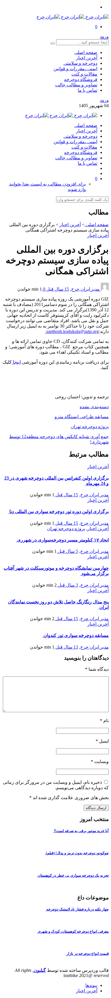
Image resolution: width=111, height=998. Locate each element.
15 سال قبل (57, 289)
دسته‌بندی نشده (94, 406)
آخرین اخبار (86, 57)
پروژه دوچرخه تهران (90, 426)
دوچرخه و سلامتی (80, 63)
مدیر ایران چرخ (85, 289)
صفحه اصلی (85, 52)
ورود (104, 36)
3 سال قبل (67, 585)
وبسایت (100, 761)
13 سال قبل (66, 647)
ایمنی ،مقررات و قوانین (75, 68)
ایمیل (102, 741)
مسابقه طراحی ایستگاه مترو (82, 416)
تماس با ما (87, 90)
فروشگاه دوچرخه (80, 79)
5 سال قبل (67, 551)
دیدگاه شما (97, 669)
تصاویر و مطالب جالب (76, 84)
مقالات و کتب (84, 74)
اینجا (16, 362)
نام (104, 720)
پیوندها (91, 985)
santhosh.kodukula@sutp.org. (72, 331)
